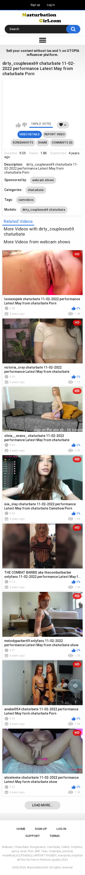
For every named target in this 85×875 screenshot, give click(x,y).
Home (21, 829)
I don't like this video (24, 125)
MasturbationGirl (37, 867)
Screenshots (23, 142)
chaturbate (36, 190)
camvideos (26, 200)
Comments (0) (62, 142)
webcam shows (43, 180)
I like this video (18, 125)
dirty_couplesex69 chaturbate (43, 209)
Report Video (54, 134)
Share (42, 142)
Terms (54, 836)
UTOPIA (73, 51)
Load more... (42, 805)
